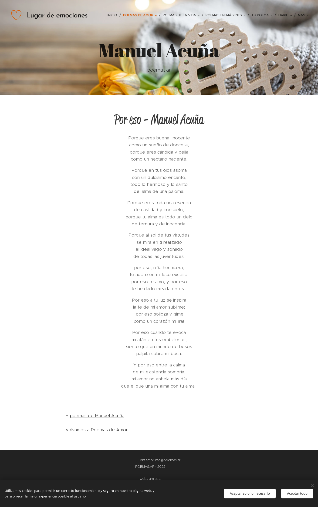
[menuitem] (113, 15)
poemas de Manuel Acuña (97, 415)
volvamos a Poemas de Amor (97, 429)
